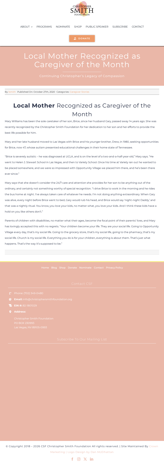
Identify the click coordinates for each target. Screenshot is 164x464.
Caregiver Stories (79, 91)
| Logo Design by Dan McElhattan (90, 452)
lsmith (12, 91)
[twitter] (85, 459)
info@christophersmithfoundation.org (47, 299)
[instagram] (78, 459)
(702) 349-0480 (33, 293)
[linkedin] (91, 459)
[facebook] (72, 459)
